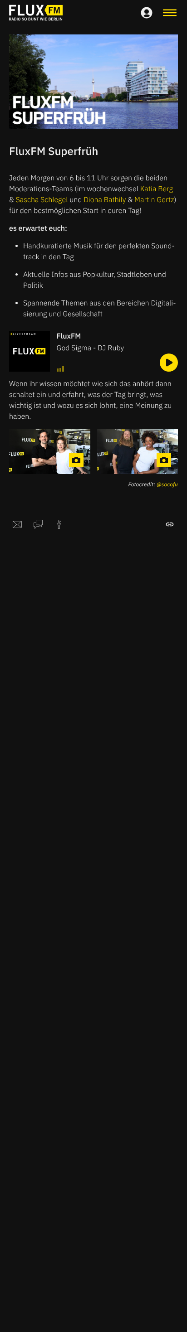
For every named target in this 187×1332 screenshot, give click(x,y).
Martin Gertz (154, 199)
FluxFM (69, 336)
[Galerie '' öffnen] (49, 451)
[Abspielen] (169, 363)
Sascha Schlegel (42, 199)
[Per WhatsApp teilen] (38, 524)
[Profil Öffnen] (146, 13)
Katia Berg (156, 189)
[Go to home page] (36, 12)
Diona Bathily (105, 199)
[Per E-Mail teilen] (17, 524)
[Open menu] (170, 13)
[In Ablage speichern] (170, 524)
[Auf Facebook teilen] (59, 524)
